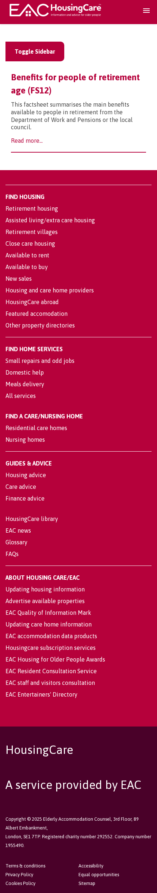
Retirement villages (31, 232)
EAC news (18, 530)
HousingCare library (31, 519)
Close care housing (30, 243)
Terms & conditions (25, 866)
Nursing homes (25, 439)
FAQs (12, 554)
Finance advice (25, 498)
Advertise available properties (45, 601)
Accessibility (90, 866)
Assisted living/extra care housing (50, 220)
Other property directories (40, 325)
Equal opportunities (98, 874)
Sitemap (86, 883)
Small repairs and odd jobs (39, 360)
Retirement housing (31, 208)
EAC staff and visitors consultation (50, 682)
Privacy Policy (19, 874)
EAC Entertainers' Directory (41, 694)
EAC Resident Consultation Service (51, 671)
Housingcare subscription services (50, 647)
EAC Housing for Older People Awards (55, 659)
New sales (18, 278)
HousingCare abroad (32, 302)
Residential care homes (36, 428)
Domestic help (24, 372)
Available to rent (27, 255)
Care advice (20, 486)
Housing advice (25, 475)
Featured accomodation (36, 313)
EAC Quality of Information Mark (48, 612)
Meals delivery (24, 384)
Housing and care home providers (49, 290)
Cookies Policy (20, 883)
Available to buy (26, 267)
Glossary (16, 542)
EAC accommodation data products (51, 636)
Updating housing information (45, 589)
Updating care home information (48, 624)
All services (20, 395)
